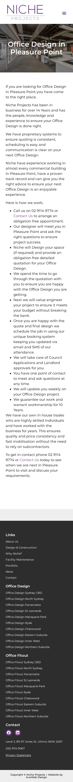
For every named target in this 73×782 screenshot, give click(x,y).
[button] (64, 13)
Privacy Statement (18, 755)
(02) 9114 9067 (15, 748)
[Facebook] (9, 733)
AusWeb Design (36, 777)
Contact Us (23, 216)
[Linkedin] (18, 733)
